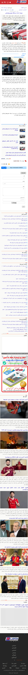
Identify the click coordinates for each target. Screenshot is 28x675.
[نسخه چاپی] (2, 9)
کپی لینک (4, 167)
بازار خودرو (20, 9)
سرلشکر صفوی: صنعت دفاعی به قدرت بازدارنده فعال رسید (15, 223)
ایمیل (24, 181)
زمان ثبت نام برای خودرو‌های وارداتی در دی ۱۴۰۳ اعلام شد (10, 148)
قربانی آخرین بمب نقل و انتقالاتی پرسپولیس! (16, 457)
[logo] (20, 2)
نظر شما (23, 173)
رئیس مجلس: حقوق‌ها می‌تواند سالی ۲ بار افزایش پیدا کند (17, 353)
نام (24, 176)
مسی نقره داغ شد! (22, 225)
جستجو (24, 668)
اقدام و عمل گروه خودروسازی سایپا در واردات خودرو (14, 73)
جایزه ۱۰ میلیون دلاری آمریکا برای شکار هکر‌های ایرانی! (14, 309)
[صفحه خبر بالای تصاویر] (14, 379)
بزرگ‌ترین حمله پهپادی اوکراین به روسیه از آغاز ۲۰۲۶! (15, 430)
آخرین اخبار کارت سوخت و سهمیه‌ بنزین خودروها (15, 306)
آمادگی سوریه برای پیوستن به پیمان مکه (18, 242)
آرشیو (3, 668)
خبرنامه (17, 668)
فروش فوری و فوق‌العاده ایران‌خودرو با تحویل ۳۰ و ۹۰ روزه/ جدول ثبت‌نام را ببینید (14, 606)
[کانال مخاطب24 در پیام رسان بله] (14, 360)
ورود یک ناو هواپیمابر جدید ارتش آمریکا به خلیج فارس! (15, 245)
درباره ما (23, 663)
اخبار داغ (25, 396)
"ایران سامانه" (11, 673)
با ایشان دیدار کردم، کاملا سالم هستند (18, 518)
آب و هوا (5, 663)
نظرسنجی (14, 666)
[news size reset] (10, 9)
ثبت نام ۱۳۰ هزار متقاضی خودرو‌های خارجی (10, 141)
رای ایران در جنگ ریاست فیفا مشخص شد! (18, 232)
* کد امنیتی (22, 197)
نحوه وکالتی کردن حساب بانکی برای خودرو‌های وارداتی (15, 155)
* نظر (24, 186)
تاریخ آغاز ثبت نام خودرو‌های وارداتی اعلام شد (10, 129)
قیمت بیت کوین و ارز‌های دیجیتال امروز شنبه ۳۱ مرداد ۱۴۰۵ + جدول (14, 229)
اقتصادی (25, 9)
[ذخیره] (5, 9)
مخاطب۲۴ (24, 43)
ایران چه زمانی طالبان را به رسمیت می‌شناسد (16, 315)
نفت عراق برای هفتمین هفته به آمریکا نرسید (17, 331)
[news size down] (7, 9)
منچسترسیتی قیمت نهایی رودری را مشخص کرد (16, 547)
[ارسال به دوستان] (3, 9)
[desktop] (8, 3)
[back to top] (23, 634)
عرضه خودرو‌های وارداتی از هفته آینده (10, 135)
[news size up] (12, 9)
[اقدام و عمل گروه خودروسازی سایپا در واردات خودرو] (14, 66)
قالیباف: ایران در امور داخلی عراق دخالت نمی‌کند (16, 239)
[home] (10, 2)
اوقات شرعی (23, 666)
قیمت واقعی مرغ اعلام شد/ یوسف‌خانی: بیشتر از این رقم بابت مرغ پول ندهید (14, 219)
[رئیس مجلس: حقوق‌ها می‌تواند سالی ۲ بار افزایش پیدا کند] (14, 345)
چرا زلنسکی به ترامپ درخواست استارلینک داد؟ (16, 574)
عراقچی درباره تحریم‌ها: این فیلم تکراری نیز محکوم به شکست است (14, 236)
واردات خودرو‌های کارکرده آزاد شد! (18, 312)
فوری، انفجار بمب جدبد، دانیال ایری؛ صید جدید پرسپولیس (14, 488)
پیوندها (5, 666)
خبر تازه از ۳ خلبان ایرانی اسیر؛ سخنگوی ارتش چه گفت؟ (15, 216)
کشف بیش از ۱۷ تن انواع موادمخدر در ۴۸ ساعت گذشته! (15, 248)
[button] (3, 66)
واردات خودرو (14, 43)
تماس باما (14, 663)
